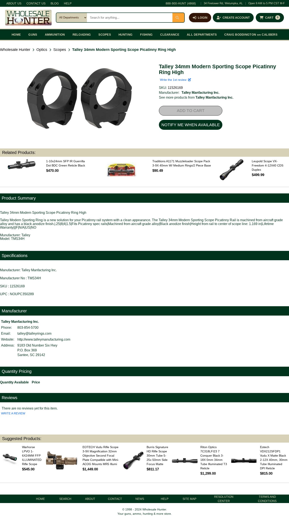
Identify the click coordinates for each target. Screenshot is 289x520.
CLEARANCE (169, 34)
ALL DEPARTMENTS (202, 34)
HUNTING (125, 34)
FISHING (146, 34)
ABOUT (90, 498)
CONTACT (115, 498)
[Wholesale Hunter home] (28, 17)
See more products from (196, 97)
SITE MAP (189, 498)
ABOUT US (13, 3)
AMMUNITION (55, 34)
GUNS (32, 34)
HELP (68, 3)
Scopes (59, 50)
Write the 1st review (174, 79)
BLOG (55, 3)
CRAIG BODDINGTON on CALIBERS (250, 34)
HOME (16, 34)
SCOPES (104, 34)
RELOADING (82, 34)
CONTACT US (35, 3)
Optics (41, 50)
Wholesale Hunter (15, 50)
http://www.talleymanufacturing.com (43, 339)
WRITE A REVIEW (13, 413)
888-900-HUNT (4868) (181, 3)
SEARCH (65, 498)
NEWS (139, 498)
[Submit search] (178, 17)
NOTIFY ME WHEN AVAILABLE (190, 125)
